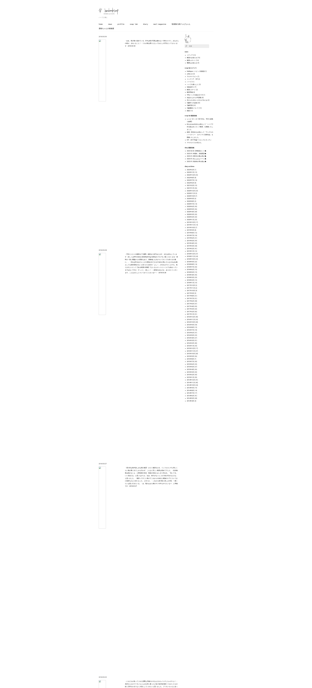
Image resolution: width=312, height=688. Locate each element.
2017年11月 (191, 288)
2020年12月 (191, 191)
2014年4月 (190, 401)
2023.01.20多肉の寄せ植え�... (197, 161)
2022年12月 (191, 175)
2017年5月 (190, 304)
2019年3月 (190, 246)
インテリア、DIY (192, 79)
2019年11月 (191, 225)
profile (120, 24)
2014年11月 (191, 382)
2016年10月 (191, 322)
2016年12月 (191, 317)
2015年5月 (190, 367)
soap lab (134, 24)
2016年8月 (190, 327)
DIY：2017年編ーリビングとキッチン (199, 140)
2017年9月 (190, 293)
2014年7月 (190, 393)
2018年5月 (190, 272)
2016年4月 (190, 338)
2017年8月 (190, 296)
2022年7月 (190, 180)
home (101, 24)
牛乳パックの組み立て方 (195, 95)
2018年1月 (190, 283)
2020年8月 (190, 201)
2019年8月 (190, 233)
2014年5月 (190, 398)
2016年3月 (190, 340)
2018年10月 (191, 259)
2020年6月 (190, 206)
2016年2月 (190, 343)
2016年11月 (191, 319)
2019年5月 (190, 241)
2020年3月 (190, 214)
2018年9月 (190, 262)
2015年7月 (190, 361)
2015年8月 (190, 359)
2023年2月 (190, 170)
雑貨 (188, 111)
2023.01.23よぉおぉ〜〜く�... (197, 159)
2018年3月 (190, 277)
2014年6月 (190, 396)
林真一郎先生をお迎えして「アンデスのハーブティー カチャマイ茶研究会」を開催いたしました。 (200, 134)
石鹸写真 (190, 105)
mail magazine (159, 24)
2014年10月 (191, 385)
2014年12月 (191, 380)
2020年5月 (190, 209)
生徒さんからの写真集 (194, 97)
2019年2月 (190, 248)
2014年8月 (190, 390)
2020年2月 (190, 217)
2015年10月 (191, 353)
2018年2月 (190, 280)
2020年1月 (190, 219)
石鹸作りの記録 (192, 103)
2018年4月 (190, 275)
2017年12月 (191, 285)
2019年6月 (190, 238)
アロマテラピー (192, 76)
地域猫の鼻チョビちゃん (181, 24)
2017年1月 (190, 314)
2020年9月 (190, 198)
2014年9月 (190, 388)
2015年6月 (190, 364)
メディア (190, 55)
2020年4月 (190, 212)
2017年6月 (190, 301)
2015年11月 (191, 351)
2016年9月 (190, 325)
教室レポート (191, 60)
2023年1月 (190, 172)
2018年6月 (190, 269)
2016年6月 (190, 333)
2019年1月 (190, 251)
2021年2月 (190, 185)
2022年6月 (190, 183)
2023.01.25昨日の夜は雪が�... (197, 156)
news (110, 24)
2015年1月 (190, 377)
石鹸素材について (193, 108)
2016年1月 (190, 346)
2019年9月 (190, 230)
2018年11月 (191, 256)
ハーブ (189, 82)
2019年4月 (190, 243)
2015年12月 (191, 348)
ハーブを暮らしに (193, 84)
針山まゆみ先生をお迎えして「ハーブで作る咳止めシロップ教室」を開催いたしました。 (200, 126)
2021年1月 (190, 188)
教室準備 (190, 92)
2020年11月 (191, 193)
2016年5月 (190, 335)
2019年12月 (191, 222)
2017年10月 (191, 290)
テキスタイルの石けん (194, 142)
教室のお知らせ (192, 58)
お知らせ (190, 74)
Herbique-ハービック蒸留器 (196, 71)
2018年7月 (190, 267)
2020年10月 (191, 196)
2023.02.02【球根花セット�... (197, 151)
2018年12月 (191, 254)
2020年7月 (190, 204)
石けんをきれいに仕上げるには (197, 100)
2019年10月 (191, 227)
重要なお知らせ (192, 63)
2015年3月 (190, 372)
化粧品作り (190, 87)
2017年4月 (190, 306)
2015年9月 (190, 356)
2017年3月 (190, 309)
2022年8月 (190, 178)
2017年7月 (190, 298)
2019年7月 (190, 235)
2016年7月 (190, 330)
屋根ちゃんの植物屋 (106, 29)
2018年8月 (190, 264)
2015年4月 (190, 369)
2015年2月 (190, 375)
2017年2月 (190, 311)
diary (145, 24)
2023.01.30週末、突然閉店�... (197, 153)
